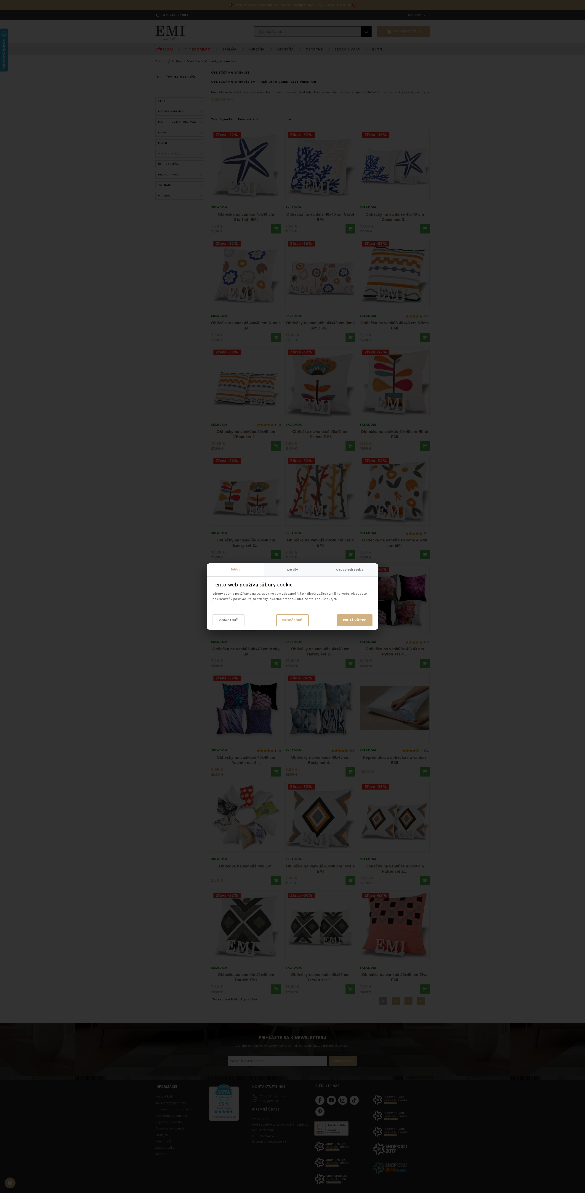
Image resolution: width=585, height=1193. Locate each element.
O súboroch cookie (349, 569)
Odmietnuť (228, 620)
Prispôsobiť (292, 620)
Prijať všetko (355, 620)
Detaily (292, 569)
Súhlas (235, 569)
